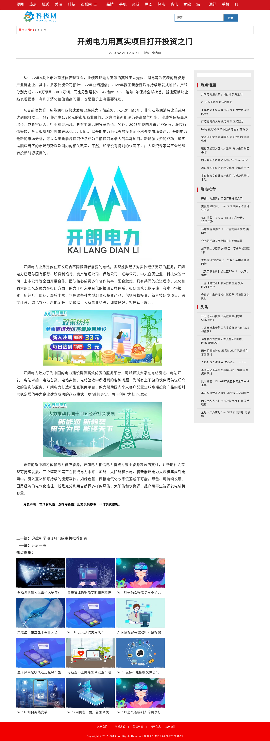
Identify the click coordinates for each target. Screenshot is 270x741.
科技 (71, 4)
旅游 (136, 4)
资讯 (174, 4)
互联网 (86, 4)
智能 (187, 4)
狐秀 (46, 4)
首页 (22, 29)
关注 (58, 4)
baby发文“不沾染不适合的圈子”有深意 (224, 129)
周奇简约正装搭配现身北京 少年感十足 (225, 167)
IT (95, 4)
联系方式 (120, 726)
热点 (33, 4)
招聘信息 (156, 726)
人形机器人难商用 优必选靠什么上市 (223, 362)
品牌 (110, 4)
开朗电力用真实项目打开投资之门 (222, 94)
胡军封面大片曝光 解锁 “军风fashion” (224, 160)
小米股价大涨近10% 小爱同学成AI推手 (225, 392)
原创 (148, 4)
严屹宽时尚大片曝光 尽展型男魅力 (222, 121)
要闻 (20, 4)
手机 (123, 4)
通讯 (213, 4)
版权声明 (138, 726)
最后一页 (38, 546)
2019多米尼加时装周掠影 (216, 101)
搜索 (230, 18)
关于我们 (102, 726)
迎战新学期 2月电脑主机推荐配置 (59, 538)
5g (198, 4)
